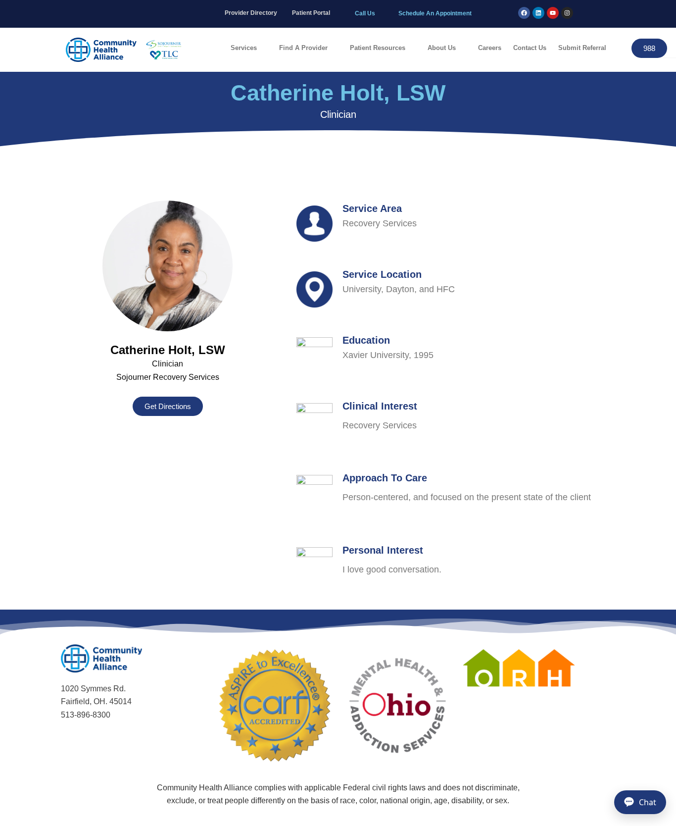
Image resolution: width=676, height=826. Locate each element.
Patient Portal (311, 12)
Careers (489, 48)
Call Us (365, 13)
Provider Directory (251, 12)
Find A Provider (303, 48)
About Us (442, 48)
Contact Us (529, 48)
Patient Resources (377, 48)
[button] (249, 47)
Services (244, 48)
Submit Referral (582, 48)
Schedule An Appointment (435, 13)
